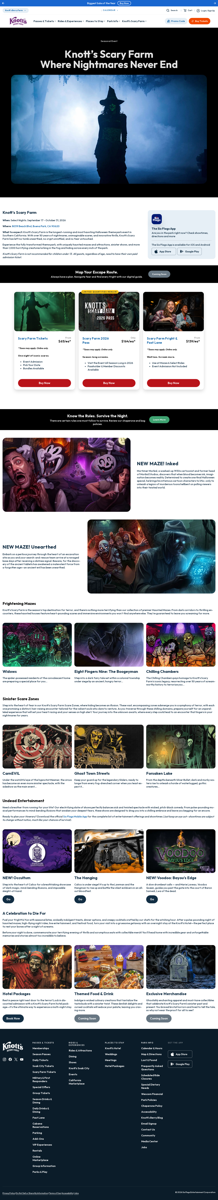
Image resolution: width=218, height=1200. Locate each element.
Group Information (44, 1166)
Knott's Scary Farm (133, 21)
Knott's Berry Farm (14, 10)
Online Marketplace (40, 1158)
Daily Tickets (40, 1060)
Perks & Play (40, 1171)
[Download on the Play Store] (189, 251)
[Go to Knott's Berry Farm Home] (18, 21)
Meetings (111, 1060)
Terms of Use (55, 1193)
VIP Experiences (42, 1144)
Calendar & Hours (151, 1048)
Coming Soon (159, 274)
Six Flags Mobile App (75, 816)
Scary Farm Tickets (44, 1071)
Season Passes (42, 1054)
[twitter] (16, 1059)
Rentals (37, 1150)
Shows (72, 1062)
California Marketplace (77, 1082)
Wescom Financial (152, 1094)
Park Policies (149, 1099)
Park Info (112, 21)
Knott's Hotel (113, 1048)
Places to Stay (94, 21)
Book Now (13, 1018)
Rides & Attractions (80, 1050)
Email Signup (149, 1123)
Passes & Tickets (44, 21)
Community (148, 1135)
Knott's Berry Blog (152, 1117)
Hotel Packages (114, 1066)
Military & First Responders (41, 1079)
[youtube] (22, 1059)
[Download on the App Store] (164, 251)
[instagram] (4, 1059)
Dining (72, 1056)
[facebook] (10, 1059)
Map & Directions (151, 1054)
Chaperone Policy (151, 1105)
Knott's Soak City (79, 1068)
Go (8, 899)
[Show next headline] (215, 3)
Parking (37, 1132)
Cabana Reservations (41, 1125)
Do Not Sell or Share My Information (32, 1193)
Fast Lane (39, 1117)
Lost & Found (149, 1060)
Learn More (159, 419)
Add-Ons (38, 1138)
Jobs (144, 1147)
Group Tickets (41, 1093)
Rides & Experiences (70, 21)
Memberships (41, 1048)
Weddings (111, 1054)
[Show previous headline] (3, 3)
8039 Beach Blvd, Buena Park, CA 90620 (36, 226)
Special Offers (41, 1087)
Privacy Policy (9, 1193)
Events (73, 1074)
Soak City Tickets (43, 1066)
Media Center (149, 1141)
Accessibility (149, 1111)
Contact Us (148, 1129)
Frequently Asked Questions (152, 1067)
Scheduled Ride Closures (150, 1077)
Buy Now (124, 3)
